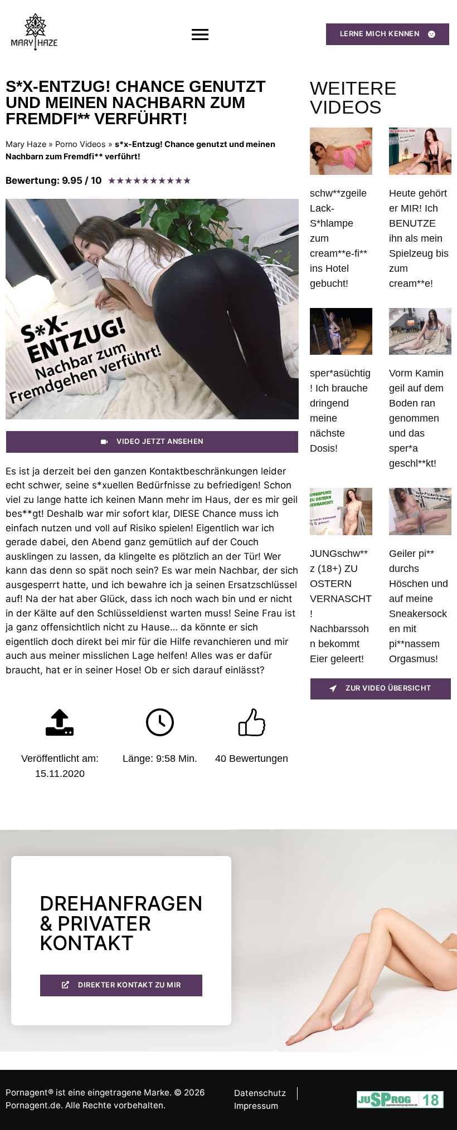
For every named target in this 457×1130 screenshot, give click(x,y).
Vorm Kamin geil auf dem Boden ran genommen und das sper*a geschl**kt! (416, 418)
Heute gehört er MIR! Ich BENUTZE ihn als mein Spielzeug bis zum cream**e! (419, 238)
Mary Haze (26, 144)
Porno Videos (80, 144)
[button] (199, 34)
